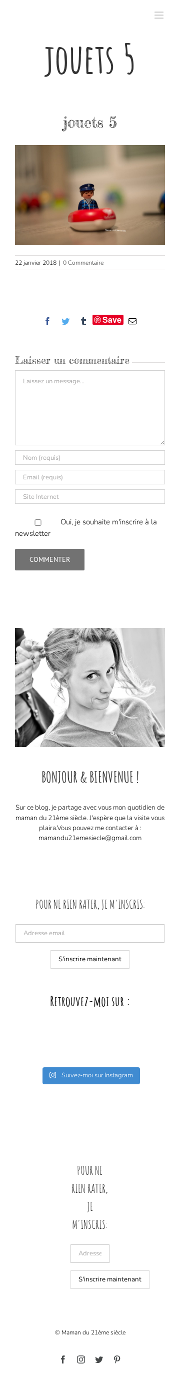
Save (112, 320)
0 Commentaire (83, 263)
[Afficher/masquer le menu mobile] (159, 15)
